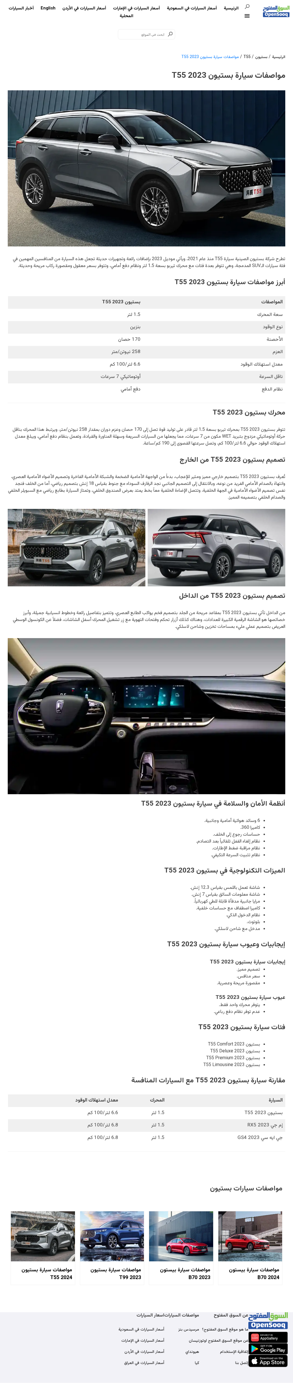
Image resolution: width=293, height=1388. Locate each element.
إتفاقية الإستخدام (234, 1352)
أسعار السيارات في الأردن (84, 8)
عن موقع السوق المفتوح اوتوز (223, 1341)
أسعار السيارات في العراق (144, 1363)
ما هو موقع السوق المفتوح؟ (225, 1330)
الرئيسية (231, 8)
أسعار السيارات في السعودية (192, 8)
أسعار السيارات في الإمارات (136, 8)
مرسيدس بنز (188, 1330)
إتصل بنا (241, 1363)
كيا (197, 1363)
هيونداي (192, 1352)
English (48, 8)
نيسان (194, 1341)
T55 (247, 57)
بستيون (261, 57)
